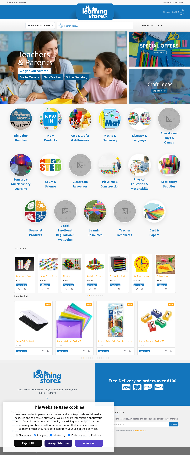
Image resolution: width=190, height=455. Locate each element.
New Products (50, 138)
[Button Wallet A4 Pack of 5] (74, 320)
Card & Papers (154, 232)
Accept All (89, 443)
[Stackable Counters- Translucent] (95, 264)
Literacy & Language (139, 138)
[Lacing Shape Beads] (48, 264)
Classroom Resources (80, 184)
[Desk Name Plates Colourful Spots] (24, 264)
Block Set (67, 276)
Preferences (78, 435)
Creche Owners (29, 77)
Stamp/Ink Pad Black (25, 341)
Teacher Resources (124, 232)
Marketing (59, 435)
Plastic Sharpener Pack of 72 (151, 341)
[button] (21, 285)
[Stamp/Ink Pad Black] (33, 320)
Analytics (42, 435)
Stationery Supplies (169, 184)
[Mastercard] (137, 387)
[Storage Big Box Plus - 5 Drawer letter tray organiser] (118, 264)
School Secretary (76, 77)
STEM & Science (50, 184)
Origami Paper (163, 276)
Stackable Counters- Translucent (96, 276)
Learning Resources (95, 232)
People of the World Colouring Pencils (115, 341)
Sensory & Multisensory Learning (20, 183)
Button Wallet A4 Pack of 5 (69, 341)
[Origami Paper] (165, 264)
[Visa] (126, 387)
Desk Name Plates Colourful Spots (25, 276)
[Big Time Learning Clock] (141, 264)
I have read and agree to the (129, 430)
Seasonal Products (35, 232)
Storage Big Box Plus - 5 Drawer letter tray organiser (119, 276)
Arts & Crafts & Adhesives (80, 138)
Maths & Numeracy (110, 138)
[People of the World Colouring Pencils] (115, 320)
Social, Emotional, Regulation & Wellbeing (65, 232)
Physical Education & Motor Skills (139, 183)
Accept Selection (58, 443)
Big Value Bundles (21, 138)
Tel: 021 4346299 (47, 392)
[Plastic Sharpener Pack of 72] (156, 320)
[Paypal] (159, 387)
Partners (96, 435)
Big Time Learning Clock (142, 276)
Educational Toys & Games (169, 137)
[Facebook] (47, 397)
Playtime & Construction (109, 184)
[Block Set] (71, 264)
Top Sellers (20, 248)
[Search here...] (61, 26)
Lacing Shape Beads (48, 276)
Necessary (25, 435)
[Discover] (148, 387)
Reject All (28, 443)
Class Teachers (52, 77)
